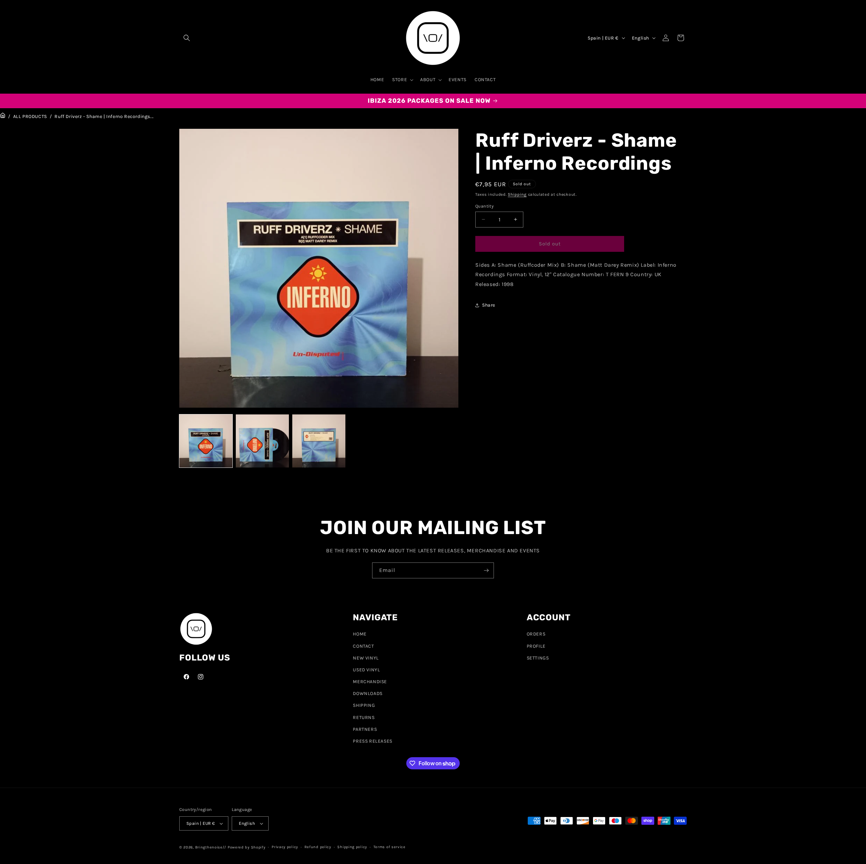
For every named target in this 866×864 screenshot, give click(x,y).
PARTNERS (365, 729)
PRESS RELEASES (372, 741)
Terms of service (389, 847)
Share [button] (488, 305)
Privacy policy (285, 847)
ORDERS (536, 634)
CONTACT (363, 646)
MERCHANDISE (370, 682)
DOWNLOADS (367, 693)
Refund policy (317, 847)
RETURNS (363, 717)
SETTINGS (538, 658)
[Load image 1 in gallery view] (205, 440)
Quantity (484, 206)
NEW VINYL (366, 658)
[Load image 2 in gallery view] (262, 440)
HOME (359, 634)
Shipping (517, 194)
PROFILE (536, 646)
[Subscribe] (486, 570)
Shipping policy (352, 847)
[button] (186, 37)
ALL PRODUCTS (30, 116)
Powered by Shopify (247, 847)
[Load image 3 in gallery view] (318, 440)
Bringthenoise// (211, 847)
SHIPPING (364, 705)
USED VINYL (366, 670)
